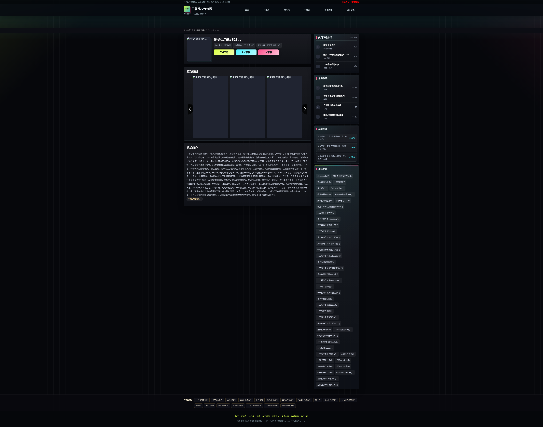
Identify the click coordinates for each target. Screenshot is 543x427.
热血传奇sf (210, 406)
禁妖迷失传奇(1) (343, 201)
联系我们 (295, 416)
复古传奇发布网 (288, 406)
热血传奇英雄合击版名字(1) (328, 323)
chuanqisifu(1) (323, 176)
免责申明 (285, 416)
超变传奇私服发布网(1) (342, 176)
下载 (258, 416)
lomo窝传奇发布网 (348, 400)
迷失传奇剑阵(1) (324, 329)
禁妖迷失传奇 (329, 45)
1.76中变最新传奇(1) (343, 329)
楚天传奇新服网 (331, 400)
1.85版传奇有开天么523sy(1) (329, 256)
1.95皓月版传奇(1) (324, 287)
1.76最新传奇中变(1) (325, 213)
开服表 (266, 10)
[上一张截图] (190, 106)
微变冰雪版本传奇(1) (344, 372)
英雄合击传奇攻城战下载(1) (328, 244)
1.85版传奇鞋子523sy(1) (327, 354)
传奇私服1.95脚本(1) (325, 262)
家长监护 (275, 416)
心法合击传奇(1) (347, 354)
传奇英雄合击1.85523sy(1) (328, 219)
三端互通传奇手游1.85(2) (327, 385)
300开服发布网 (246, 400)
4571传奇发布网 (304, 400)
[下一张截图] (304, 106)
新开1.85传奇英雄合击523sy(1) (330, 207)
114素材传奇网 (288, 400)
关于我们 (266, 416)
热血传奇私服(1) (324, 182)
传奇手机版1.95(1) (324, 299)
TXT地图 (304, 416)
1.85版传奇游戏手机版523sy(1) (330, 268)
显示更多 (353, 37)
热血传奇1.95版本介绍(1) (327, 274)
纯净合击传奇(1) (343, 366)
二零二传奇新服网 (254, 406)
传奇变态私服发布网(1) (344, 194)
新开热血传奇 (238, 406)
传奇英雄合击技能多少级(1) (328, 250)
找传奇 (317, 400)
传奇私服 (259, 400)
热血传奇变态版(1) (324, 201)
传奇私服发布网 (202, 400)
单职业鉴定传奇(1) (324, 366)
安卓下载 (224, 52)
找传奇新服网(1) (324, 194)
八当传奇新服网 (272, 406)
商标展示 (346, 2)
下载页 (307, 10)
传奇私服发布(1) (337, 188)
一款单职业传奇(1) (324, 360)
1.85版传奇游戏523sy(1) (327, 305)
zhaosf (198, 406)
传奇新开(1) (322, 188)
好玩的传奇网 (272, 400)
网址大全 (351, 10)
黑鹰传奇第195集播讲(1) (327, 379)
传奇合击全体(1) (343, 360)
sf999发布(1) (340, 182)
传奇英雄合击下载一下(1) (327, 225)
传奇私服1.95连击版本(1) (327, 336)
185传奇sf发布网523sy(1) (327, 342)
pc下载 (268, 52)
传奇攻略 (328, 10)
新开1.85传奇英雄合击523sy (336, 55)
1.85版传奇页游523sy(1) (327, 317)
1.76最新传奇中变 (331, 64)
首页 (247, 10)
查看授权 (355, 2)
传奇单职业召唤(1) (324, 372)
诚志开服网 (231, 400)
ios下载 (246, 52)
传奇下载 (200, 30)
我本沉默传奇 (217, 400)
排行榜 (287, 10)
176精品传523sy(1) (325, 348)
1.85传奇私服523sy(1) (326, 231)
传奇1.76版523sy (194, 199)
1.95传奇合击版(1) (324, 311)
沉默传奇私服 (223, 406)
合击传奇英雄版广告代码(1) (328, 237)
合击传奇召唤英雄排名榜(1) (328, 293)
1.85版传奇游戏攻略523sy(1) (329, 280)
